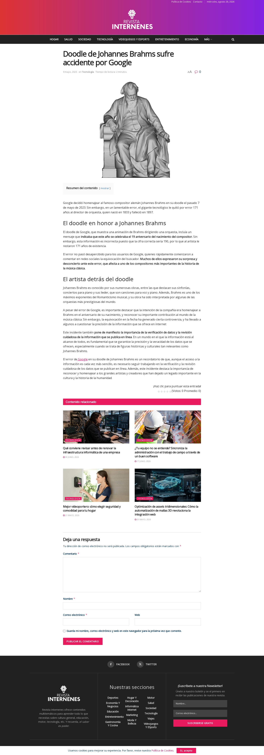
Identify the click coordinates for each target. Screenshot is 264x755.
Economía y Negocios (113, 704)
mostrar (105, 188)
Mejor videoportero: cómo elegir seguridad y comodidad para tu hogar (92, 508)
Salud (68, 39)
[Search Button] (233, 39)
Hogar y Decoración (132, 699)
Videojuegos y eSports (134, 39)
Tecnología (105, 39)
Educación (113, 711)
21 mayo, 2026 (72, 515)
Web (137, 615)
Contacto (197, 1)
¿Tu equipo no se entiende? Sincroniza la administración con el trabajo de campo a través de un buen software (167, 452)
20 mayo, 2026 (143, 519)
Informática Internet (132, 708)
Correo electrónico (75, 615)
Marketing (132, 715)
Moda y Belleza (131, 721)
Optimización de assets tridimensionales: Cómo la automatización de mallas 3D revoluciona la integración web (166, 511)
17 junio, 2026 (143, 461)
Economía (191, 39)
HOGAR (54, 39)
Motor (151, 697)
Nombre (69, 598)
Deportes (112, 697)
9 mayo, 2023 (70, 71)
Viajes (151, 718)
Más (207, 39)
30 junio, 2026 (72, 457)
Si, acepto (186, 750)
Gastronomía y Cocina (113, 723)
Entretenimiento (167, 39)
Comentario (71, 553)
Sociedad (84, 39)
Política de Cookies (181, 1)
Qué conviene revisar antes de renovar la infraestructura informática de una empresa (91, 450)
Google (82, 359)
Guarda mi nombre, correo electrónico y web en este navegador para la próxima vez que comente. (124, 631)
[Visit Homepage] (132, 19)
